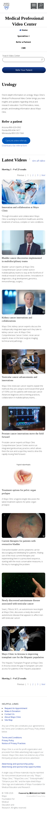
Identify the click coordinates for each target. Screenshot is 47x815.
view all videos (38, 160)
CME (23, 48)
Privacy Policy (8, 740)
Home (24, 30)
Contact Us (9, 714)
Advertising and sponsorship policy (18, 763)
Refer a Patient (23, 42)
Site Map (9, 720)
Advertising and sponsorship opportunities (21, 766)
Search (40, 8)
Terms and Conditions (12, 737)
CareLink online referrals (16, 140)
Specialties (23, 36)
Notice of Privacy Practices (14, 743)
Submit (41, 59)
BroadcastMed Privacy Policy (36, 796)
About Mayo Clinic (13, 717)
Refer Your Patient (24, 70)
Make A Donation (12, 711)
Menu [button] (34, 8)
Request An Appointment (16, 708)
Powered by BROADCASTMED (32, 793)
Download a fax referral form (14, 145)
